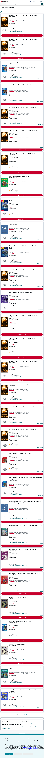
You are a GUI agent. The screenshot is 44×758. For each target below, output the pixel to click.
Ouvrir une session (37, 1)
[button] (40, 33)
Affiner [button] (3, 11)
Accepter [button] (9, 754)
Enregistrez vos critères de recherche (30, 726)
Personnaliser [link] (27, 754)
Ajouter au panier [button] (22, 35)
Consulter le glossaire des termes (29, 724)
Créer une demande (6, 728)
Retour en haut (22, 733)
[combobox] (23, 4)
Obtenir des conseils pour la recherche (30, 723)
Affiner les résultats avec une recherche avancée (12, 9)
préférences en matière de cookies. (29, 747)
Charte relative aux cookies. (33, 748)
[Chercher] (42, 4)
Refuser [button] (17, 754)
